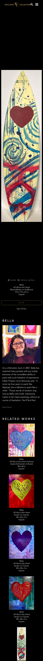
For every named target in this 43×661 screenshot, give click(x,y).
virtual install (27, 280)
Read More (7, 407)
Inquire (22, 302)
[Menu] (36, 4)
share (13, 280)
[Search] (32, 4)
